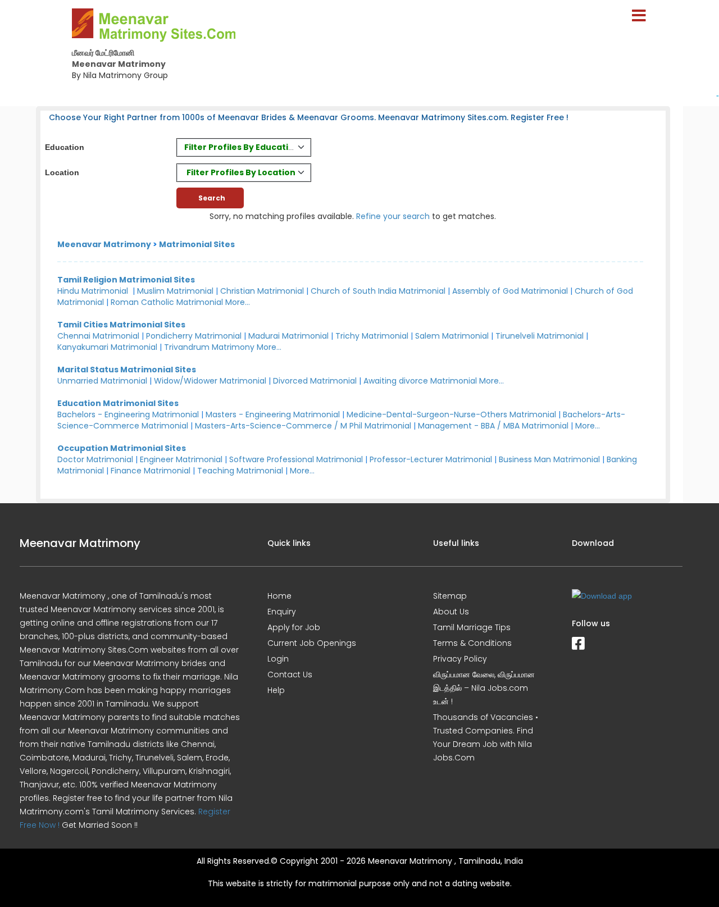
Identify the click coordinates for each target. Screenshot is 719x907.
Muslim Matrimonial (175, 291)
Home (279, 595)
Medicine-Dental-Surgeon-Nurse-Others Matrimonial (451, 414)
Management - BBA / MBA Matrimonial (493, 425)
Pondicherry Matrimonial (194, 335)
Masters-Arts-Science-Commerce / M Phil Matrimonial (303, 425)
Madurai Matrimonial (288, 335)
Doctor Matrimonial (95, 459)
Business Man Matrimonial (549, 459)
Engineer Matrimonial (181, 459)
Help (276, 690)
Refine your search (393, 216)
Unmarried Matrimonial (102, 380)
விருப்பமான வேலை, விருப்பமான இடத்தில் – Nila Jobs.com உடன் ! (484, 688)
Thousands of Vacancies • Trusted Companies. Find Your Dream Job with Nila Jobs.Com (485, 737)
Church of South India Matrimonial (378, 291)
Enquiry (281, 611)
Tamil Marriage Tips (472, 627)
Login (278, 658)
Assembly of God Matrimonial (510, 291)
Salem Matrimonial (452, 335)
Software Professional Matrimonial (296, 459)
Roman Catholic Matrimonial (167, 302)
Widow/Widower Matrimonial (210, 380)
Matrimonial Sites (197, 244)
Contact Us (289, 674)
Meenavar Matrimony (104, 244)
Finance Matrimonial (150, 470)
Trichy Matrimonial (371, 335)
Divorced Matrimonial (315, 380)
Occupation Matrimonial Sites (121, 448)
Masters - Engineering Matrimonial (273, 414)
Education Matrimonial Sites (118, 403)
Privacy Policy (460, 658)
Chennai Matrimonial (98, 335)
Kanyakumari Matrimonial (107, 347)
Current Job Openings (311, 643)
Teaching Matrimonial (240, 470)
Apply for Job (293, 627)
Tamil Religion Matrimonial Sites (126, 279)
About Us (451, 611)
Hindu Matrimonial (92, 291)
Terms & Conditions (472, 643)
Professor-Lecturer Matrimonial (431, 459)
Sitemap (450, 595)
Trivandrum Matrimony (209, 347)
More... (237, 302)
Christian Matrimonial (262, 291)
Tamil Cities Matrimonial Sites (121, 324)
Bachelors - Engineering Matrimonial (128, 414)
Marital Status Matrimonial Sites (126, 369)
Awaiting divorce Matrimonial (420, 380)
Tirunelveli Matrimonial (539, 335)
